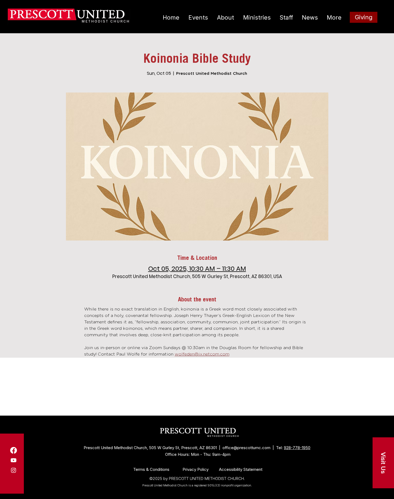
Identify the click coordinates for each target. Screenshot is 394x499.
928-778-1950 (297, 447)
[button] (383, 462)
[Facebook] (13, 450)
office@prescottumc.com (246, 447)
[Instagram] (13, 470)
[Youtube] (13, 460)
